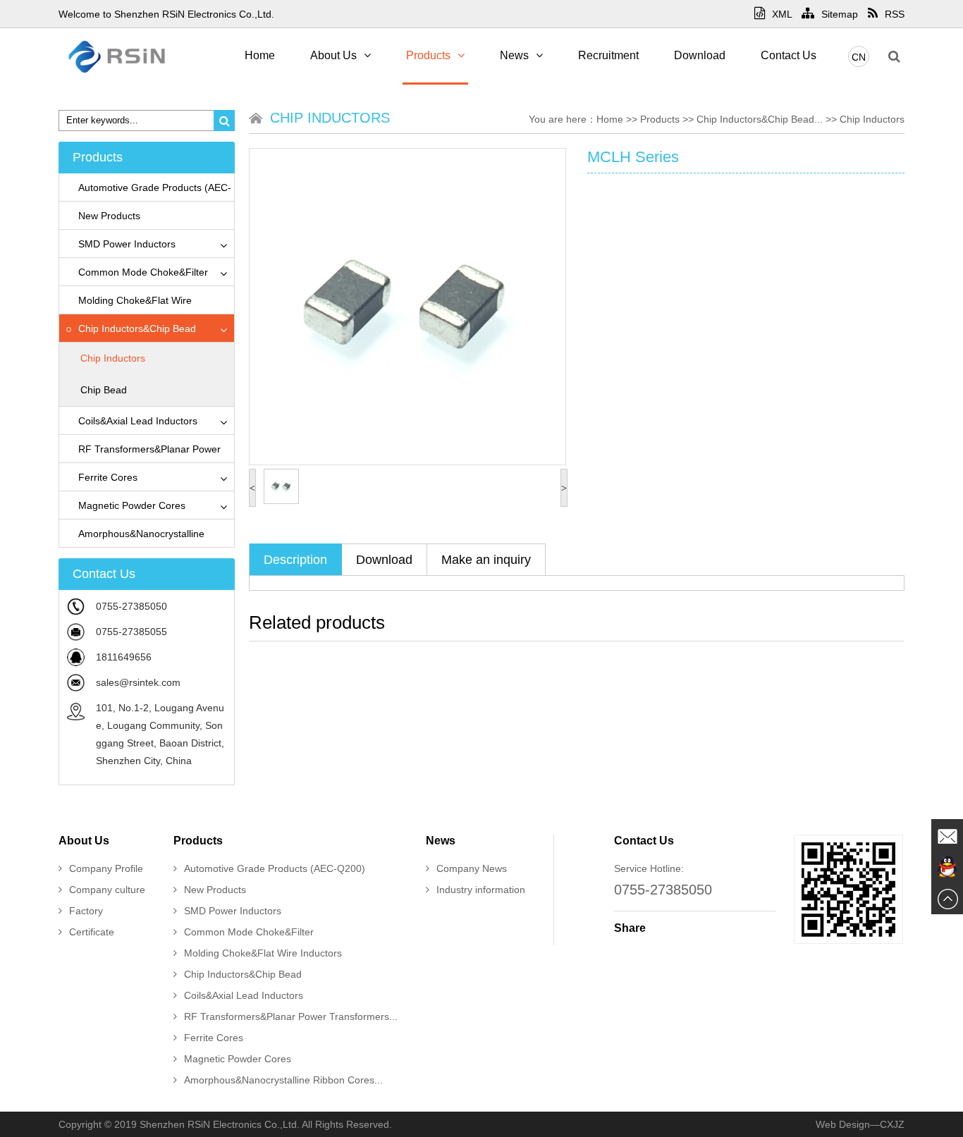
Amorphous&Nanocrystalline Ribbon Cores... (283, 1080)
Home (260, 55)
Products (428, 55)
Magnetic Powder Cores (131, 505)
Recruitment (608, 55)
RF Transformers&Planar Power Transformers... (291, 1016)
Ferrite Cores (107, 477)
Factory (86, 910)
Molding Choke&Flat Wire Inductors (263, 953)
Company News (471, 868)
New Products (109, 215)
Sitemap (839, 14)
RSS (894, 14)
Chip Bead (103, 389)
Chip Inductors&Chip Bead (137, 328)
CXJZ (892, 1124)
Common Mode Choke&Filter (143, 272)
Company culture (107, 889)
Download (699, 55)
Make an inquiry (486, 560)
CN (859, 57)
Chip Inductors (112, 358)
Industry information (480, 889)
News (514, 55)
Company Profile (106, 868)
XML (782, 14)
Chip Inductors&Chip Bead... (760, 119)
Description (295, 560)
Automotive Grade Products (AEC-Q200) (274, 868)
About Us (333, 55)
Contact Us (788, 55)
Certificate (91, 932)
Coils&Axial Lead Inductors (137, 420)
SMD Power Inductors (127, 244)
